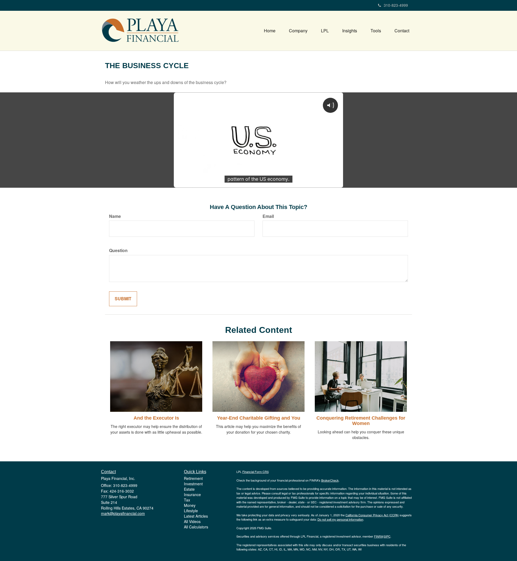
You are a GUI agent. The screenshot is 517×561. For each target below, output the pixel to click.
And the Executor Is (156, 418)
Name (115, 216)
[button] (298, 30)
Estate (189, 489)
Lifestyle (191, 510)
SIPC (387, 536)
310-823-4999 (396, 5)
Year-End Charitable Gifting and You (258, 418)
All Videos (192, 521)
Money (189, 505)
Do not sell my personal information (340, 519)
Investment (193, 483)
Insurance (192, 494)
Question (118, 250)
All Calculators (196, 526)
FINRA (378, 536)
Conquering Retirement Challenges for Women (360, 420)
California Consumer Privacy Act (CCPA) (372, 515)
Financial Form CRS (255, 471)
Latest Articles (196, 516)
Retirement (193, 478)
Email (268, 216)
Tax (187, 500)
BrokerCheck (330, 480)
